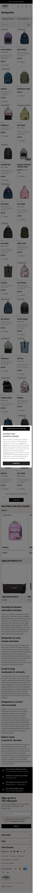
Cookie (5, 445)
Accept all (16, 463)
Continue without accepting (16, 428)
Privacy (22, 443)
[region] (16, 446)
